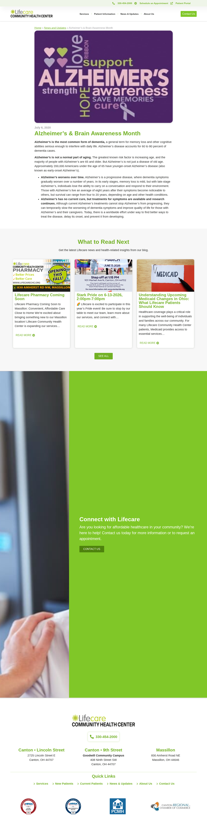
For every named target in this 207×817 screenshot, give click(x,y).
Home (37, 28)
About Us (149, 14)
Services (84, 14)
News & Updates (129, 14)
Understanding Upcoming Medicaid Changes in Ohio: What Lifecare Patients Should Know (164, 301)
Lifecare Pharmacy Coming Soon (40, 297)
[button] (103, 356)
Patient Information (104, 14)
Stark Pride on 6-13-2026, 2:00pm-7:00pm (100, 297)
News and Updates (55, 28)
